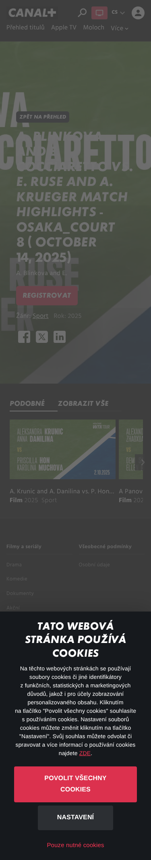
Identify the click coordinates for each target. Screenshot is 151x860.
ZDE (85, 753)
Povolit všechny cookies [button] (75, 784)
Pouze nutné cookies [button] (75, 845)
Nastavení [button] (75, 817)
